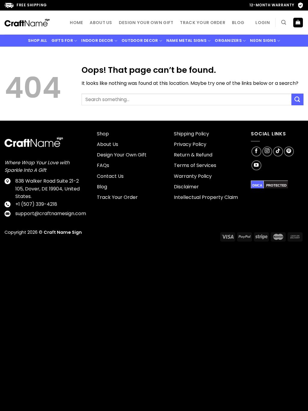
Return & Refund (193, 154)
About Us (101, 23)
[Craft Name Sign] (27, 22)
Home (76, 23)
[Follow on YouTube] (256, 165)
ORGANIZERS (228, 40)
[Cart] (298, 23)
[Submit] (297, 99)
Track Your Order (202, 23)
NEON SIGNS (263, 40)
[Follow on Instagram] (267, 151)
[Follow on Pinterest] (289, 151)
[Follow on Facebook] (256, 151)
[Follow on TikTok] (278, 151)
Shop (103, 133)
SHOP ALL (37, 40)
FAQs (103, 165)
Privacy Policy (190, 144)
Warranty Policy (193, 176)
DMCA (257, 185)
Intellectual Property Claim (206, 197)
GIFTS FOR (62, 40)
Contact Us (110, 176)
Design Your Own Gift (146, 23)
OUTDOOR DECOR (140, 40)
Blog (238, 23)
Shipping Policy (191, 133)
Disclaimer (186, 186)
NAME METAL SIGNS (186, 40)
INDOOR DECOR (97, 40)
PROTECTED (276, 185)
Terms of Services (195, 165)
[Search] (283, 22)
